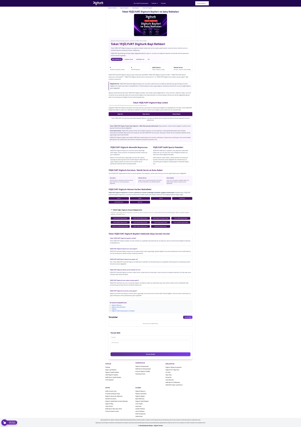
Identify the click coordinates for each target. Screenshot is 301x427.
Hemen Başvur (202, 3)
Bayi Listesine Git (116, 59)
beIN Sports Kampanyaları (143, 369)
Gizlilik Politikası (140, 409)
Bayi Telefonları (139, 399)
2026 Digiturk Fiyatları (111, 375)
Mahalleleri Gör (140, 59)
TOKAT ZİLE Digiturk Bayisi (160, 226)
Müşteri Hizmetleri (141, 394)
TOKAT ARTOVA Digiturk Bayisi (140, 218)
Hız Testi (168, 372)
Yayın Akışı (169, 375)
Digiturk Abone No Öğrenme (113, 396)
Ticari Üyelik (139, 404)
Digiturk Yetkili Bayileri (142, 401)
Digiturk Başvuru (117, 305)
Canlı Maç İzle (170, 380)
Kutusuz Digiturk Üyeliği (142, 371)
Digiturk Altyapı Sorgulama (174, 367)
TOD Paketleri (109, 380)
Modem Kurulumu (110, 399)
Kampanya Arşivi (140, 374)
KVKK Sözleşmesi (140, 414)
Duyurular (138, 406)
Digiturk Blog (109, 404)
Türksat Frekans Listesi (112, 411)
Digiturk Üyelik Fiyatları (112, 372)
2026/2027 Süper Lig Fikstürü (174, 385)
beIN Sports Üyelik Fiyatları (113, 377)
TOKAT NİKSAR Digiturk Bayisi (140, 222)
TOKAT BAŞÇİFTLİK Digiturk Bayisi (160, 218)
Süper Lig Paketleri (110, 370)
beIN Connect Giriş (110, 391)
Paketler (155, 3)
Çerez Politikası (139, 411)
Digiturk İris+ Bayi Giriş (172, 370)
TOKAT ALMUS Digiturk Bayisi (120, 218)
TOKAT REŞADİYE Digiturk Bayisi (180, 222)
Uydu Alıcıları (109, 406)
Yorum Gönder (150, 354)
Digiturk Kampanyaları (142, 366)
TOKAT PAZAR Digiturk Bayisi (160, 222)
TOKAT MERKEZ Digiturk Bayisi (120, 222)
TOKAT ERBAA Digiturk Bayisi (180, 218)
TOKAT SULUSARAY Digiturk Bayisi (120, 226)
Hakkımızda (138, 416)
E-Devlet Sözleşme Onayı (112, 394)
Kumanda (168, 377)
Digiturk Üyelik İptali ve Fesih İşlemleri (116, 401)
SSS (149, 59)
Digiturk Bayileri (140, 396)
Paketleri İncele (129, 59)
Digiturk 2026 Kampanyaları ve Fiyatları (123, 311)
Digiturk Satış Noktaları (118, 307)
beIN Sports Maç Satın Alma (113, 409)
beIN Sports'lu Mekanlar (173, 382)
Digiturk (114, 309)
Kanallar (163, 3)
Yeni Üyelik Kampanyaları (141, 3)
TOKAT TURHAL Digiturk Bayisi (140, 226)
